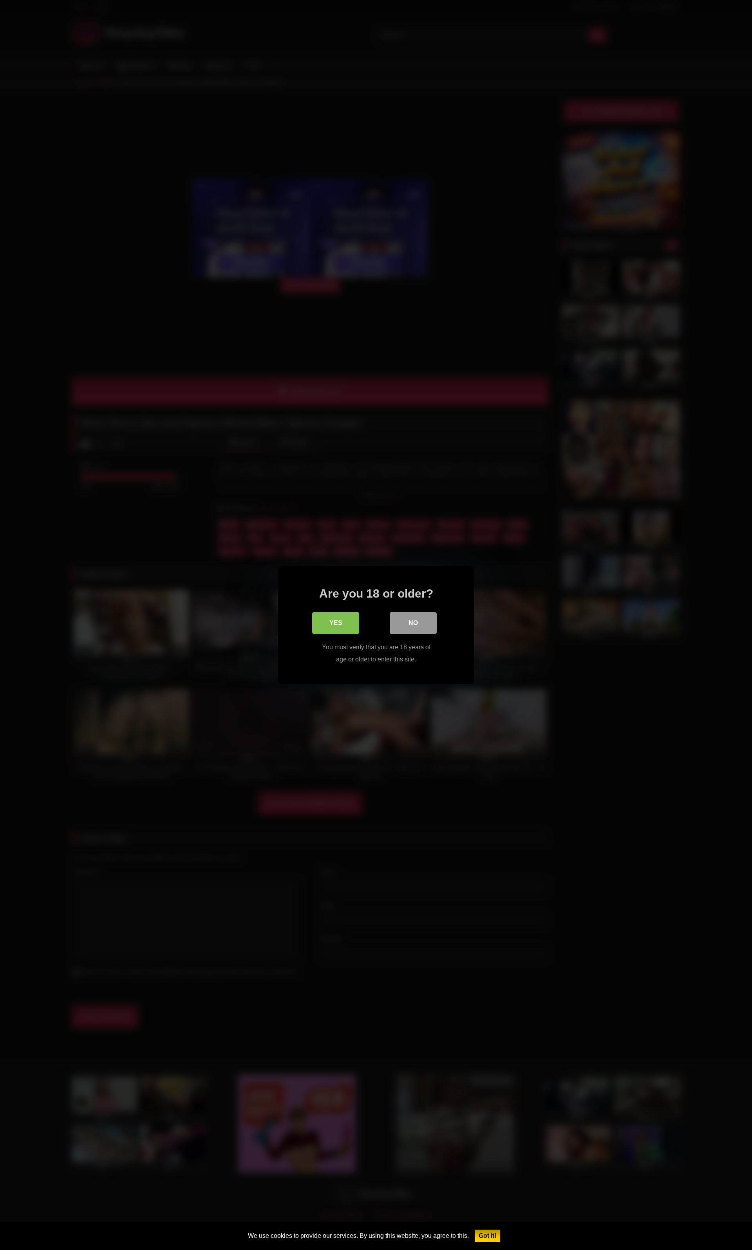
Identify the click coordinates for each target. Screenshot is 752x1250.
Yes (335, 623)
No (413, 623)
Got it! (487, 1235)
